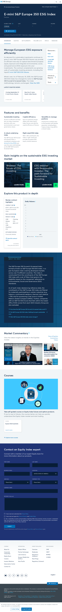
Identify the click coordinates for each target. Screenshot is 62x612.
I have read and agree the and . (21, 516)
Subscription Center (9, 564)
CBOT (47, 552)
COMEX (48, 557)
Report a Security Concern (45, 597)
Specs (47, 40)
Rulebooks (35, 552)
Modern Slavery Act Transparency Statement (28, 597)
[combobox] (45, 474)
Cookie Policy (32, 516)
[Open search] (56, 2)
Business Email (8, 470)
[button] (10, 31)
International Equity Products (12, 7)
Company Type (36, 479)
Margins (54, 40)
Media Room (7, 556)
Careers (6, 558)
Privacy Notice (27, 596)
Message (9, 496)
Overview (7, 40)
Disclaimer (20, 596)
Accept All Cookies (26, 609)
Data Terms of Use (50, 596)
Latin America (22, 554)
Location (34, 470)
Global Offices (22, 549)
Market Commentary (16, 333)
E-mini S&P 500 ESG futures (19, 72)
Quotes (16, 40)
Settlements (26, 40)
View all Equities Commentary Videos (53, 338)
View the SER (35, 83)
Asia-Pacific (21, 561)
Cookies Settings (15, 609)
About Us (6, 549)
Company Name (8, 487)
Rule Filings (35, 558)
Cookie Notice (35, 596)
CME (47, 549)
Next (41, 96)
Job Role (6, 479)
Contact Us (7, 566)
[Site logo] (5, 2)
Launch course (8, 430)
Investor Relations (9, 561)
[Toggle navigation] (60, 2)
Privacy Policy (25, 513)
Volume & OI (37, 40)
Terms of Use (42, 596)
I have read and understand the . (17, 513)
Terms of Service (23, 516)
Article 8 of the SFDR (10, 143)
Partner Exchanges (23, 552)
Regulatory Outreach (38, 561)
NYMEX (48, 554)
